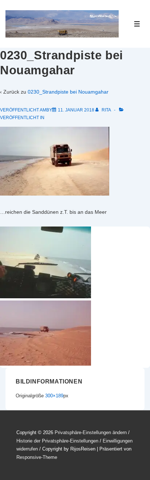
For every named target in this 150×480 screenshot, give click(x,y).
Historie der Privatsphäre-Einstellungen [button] (57, 441)
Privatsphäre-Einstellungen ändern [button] (91, 432)
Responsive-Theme (36, 457)
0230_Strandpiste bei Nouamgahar (68, 92)
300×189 (54, 395)
